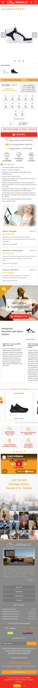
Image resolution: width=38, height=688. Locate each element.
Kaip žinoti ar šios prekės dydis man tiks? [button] (12, 344)
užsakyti (31, 643)
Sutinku (17, 686)
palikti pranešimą (19, 672)
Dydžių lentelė (19, 119)
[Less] (10, 123)
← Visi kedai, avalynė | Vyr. (9, 6)
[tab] (12, 344)
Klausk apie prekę (8, 164)
